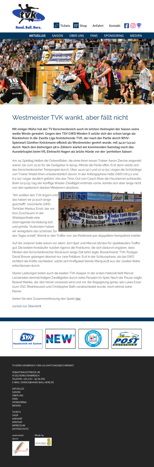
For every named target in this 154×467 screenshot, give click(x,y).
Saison (57, 36)
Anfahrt (98, 26)
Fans (94, 36)
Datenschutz (20, 428)
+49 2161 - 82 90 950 (34, 379)
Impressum (18, 425)
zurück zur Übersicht (26, 306)
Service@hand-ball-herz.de (37, 382)
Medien (136, 36)
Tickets (65, 26)
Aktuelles (37, 36)
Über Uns (76, 36)
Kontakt (114, 26)
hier (77, 298)
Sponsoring (114, 36)
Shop (83, 26)
